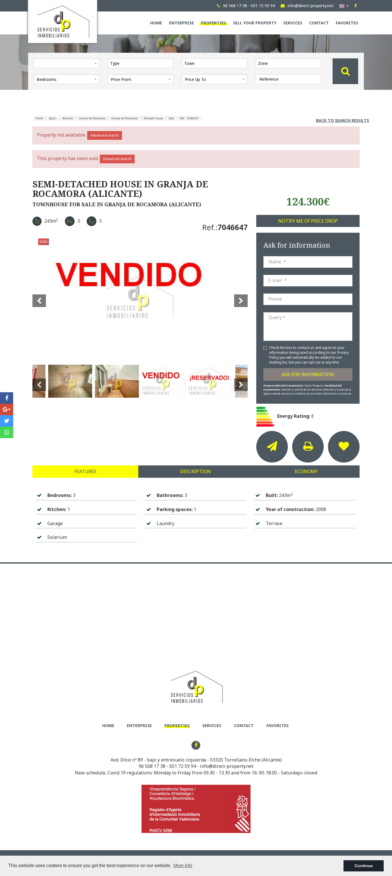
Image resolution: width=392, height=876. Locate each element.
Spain (53, 118)
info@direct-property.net (226, 766)
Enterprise (181, 23)
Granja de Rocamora (92, 118)
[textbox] (142, 63)
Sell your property (254, 23)
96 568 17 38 (152, 766)
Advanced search (104, 135)
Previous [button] (39, 297)
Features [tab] (85, 471)
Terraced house (153, 118)
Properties (213, 23)
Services (292, 23)
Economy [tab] (306, 471)
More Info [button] (182, 865)
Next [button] (241, 297)
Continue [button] (364, 865)
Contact (319, 23)
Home (156, 23)
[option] (140, 297)
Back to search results (342, 120)
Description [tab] (195, 471)
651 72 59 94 (182, 766)
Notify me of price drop (308, 221)
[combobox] (140, 63)
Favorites (347, 23)
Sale (171, 118)
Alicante (67, 118)
